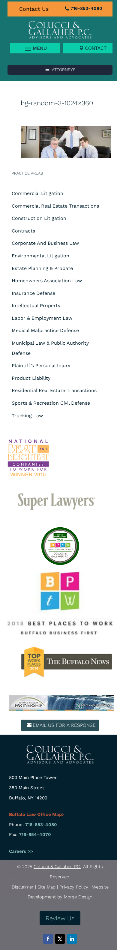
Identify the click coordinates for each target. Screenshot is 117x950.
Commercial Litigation (37, 193)
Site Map (47, 887)
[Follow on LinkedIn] (72, 939)
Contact (95, 48)
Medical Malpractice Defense (45, 330)
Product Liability (31, 378)
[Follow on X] (60, 939)
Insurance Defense (33, 293)
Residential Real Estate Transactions (54, 390)
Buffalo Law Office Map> (36, 814)
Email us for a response (64, 725)
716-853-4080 (86, 8)
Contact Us (34, 9)
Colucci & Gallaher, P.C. (57, 866)
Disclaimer (23, 887)
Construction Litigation (39, 218)
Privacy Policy (73, 887)
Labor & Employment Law (42, 318)
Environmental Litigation (40, 256)
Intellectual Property (36, 305)
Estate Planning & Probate (42, 268)
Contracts (23, 231)
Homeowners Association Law (47, 280)
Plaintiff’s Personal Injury (41, 365)
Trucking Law (27, 415)
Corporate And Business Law (45, 243)
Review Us (60, 918)
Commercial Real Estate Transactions (55, 206)
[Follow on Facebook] (48, 939)
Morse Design (78, 897)
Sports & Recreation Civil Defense (51, 403)
